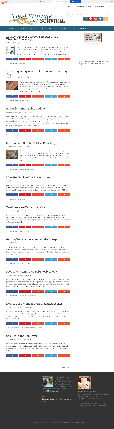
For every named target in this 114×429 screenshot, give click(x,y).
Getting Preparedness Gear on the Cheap (31, 239)
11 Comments (28, 146)
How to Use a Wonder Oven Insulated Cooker (34, 303)
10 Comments (28, 339)
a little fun (15, 295)
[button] (57, 1)
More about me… (53, 391)
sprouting (25, 100)
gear (28, 169)
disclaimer (53, 399)
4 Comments (27, 112)
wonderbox (40, 327)
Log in (82, 422)
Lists (23, 63)
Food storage (32, 295)
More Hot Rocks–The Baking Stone (28, 177)
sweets (41, 360)
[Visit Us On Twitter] (100, 20)
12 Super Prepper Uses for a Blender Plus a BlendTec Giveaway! (32, 38)
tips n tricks (33, 169)
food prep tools (17, 63)
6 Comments (26, 243)
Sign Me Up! (75, 1)
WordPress (75, 422)
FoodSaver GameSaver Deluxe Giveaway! (32, 271)
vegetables (39, 169)
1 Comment (28, 43)
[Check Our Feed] (105, 20)
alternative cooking (18, 327)
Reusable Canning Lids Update (25, 108)
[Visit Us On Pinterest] (90, 20)
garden (24, 169)
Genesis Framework (64, 422)
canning (15, 135)
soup (34, 327)
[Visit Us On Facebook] (85, 20)
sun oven (35, 360)
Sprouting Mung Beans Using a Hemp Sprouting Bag (36, 73)
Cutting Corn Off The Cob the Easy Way (31, 143)
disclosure (45, 399)
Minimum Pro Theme (49, 422)
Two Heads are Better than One (25, 207)
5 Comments (24, 181)
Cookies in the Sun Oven (21, 336)
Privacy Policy (66, 399)
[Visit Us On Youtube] (95, 20)
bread (14, 199)
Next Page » (66, 368)
